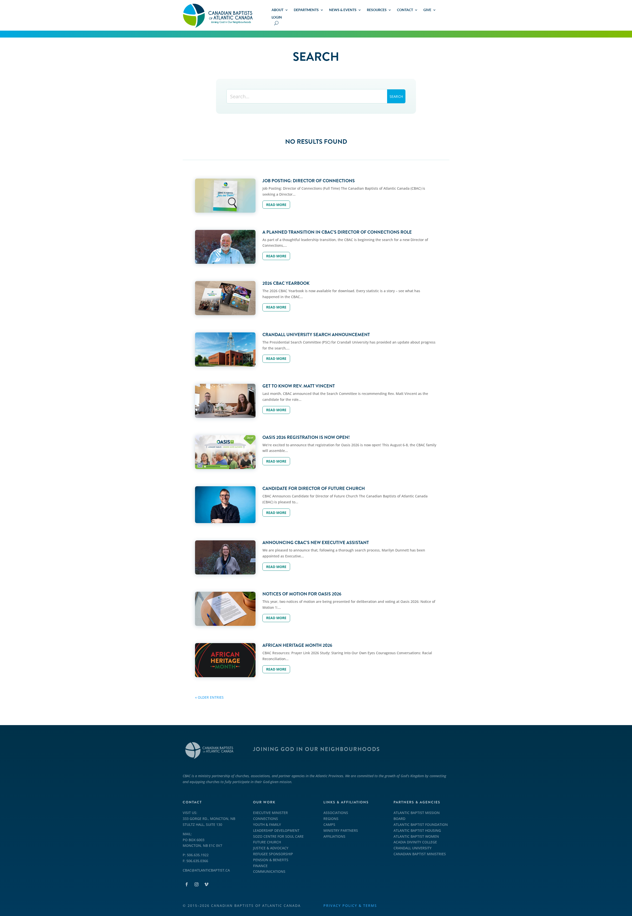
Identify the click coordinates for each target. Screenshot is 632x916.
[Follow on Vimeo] (206, 884)
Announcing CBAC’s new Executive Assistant (315, 542)
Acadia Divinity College (415, 842)
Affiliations (334, 836)
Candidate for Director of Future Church (313, 488)
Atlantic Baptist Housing (417, 830)
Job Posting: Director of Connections (308, 181)
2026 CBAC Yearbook (286, 283)
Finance (260, 865)
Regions (330, 818)
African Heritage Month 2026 (297, 645)
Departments (306, 10)
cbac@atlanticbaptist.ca (206, 870)
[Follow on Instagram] (196, 884)
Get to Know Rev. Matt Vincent (298, 386)
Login (277, 17)
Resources (377, 10)
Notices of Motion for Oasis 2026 (301, 594)
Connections (265, 818)
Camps (329, 824)
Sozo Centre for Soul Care (278, 836)
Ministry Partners (340, 830)
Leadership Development (276, 830)
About (277, 10)
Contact (405, 10)
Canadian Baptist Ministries (420, 854)
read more (276, 204)
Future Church (267, 842)
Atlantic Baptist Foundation (421, 824)
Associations (335, 812)
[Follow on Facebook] (187, 884)
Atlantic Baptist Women (416, 836)
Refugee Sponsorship (273, 854)
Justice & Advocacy (270, 848)
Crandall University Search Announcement (316, 334)
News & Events (342, 10)
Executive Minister (270, 812)
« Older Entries (209, 697)
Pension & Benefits (270, 859)
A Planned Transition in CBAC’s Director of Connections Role (337, 232)
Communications (269, 871)
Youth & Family (267, 824)
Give (427, 10)
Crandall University (413, 848)
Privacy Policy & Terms (350, 905)
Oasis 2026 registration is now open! (306, 437)
